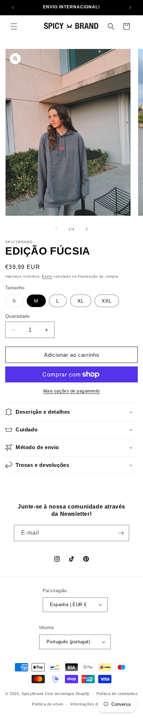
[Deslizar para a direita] (86, 229)
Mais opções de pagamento (71, 391)
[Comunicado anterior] (12, 7)
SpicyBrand (32, 694)
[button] (14, 26)
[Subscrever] (121, 533)
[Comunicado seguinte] (130, 7)
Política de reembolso (117, 694)
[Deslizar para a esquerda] (56, 229)
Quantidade (17, 316)
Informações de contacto (94, 704)
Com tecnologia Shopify (67, 694)
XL (80, 301)
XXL (107, 301)
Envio (47, 276)
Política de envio (48, 704)
